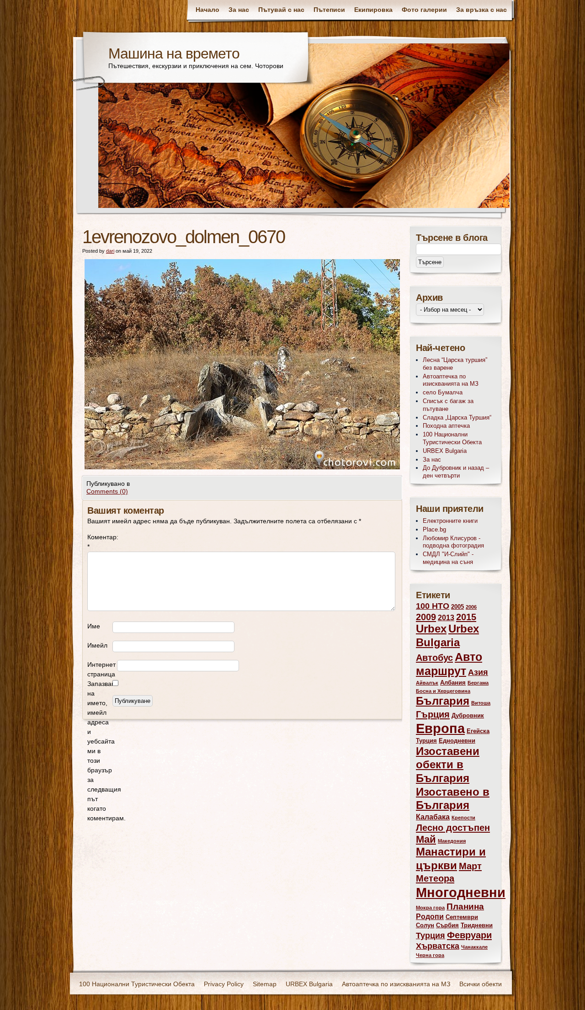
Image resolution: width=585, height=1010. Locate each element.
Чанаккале (474, 947)
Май (426, 839)
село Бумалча (443, 392)
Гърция (433, 714)
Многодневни (460, 892)
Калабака (433, 817)
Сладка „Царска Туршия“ (457, 417)
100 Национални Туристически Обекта (452, 438)
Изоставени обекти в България (447, 764)
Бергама (478, 683)
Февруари (469, 935)
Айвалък (427, 683)
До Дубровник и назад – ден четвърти (456, 471)
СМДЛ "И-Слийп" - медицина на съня (448, 558)
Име (93, 626)
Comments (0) (107, 491)
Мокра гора (430, 907)
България (442, 701)
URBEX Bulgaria (445, 450)
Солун (425, 925)
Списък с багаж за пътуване (448, 405)
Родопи (430, 916)
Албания (453, 682)
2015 (466, 616)
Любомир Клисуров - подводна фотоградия (453, 542)
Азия (478, 672)
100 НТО (432, 606)
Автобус (434, 657)
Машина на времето (173, 53)
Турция (430, 935)
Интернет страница (101, 669)
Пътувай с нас (281, 9)
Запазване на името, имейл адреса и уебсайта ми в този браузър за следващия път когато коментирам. (99, 751)
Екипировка (373, 9)
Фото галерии (424, 9)
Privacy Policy (224, 984)
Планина (465, 906)
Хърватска (437, 946)
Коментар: (99, 541)
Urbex (431, 629)
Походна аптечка (446, 425)
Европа (440, 728)
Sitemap (265, 984)
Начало (207, 9)
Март (470, 866)
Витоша (480, 703)
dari (110, 251)
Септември (462, 917)
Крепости (463, 817)
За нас (239, 9)
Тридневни (477, 925)
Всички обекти (480, 984)
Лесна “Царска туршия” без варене (455, 363)
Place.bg (434, 529)
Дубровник (468, 715)
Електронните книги (450, 520)
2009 (426, 616)
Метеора (435, 878)
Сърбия (447, 925)
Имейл (97, 645)
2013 (446, 618)
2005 (457, 606)
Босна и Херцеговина (443, 691)
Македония (452, 841)
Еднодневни (457, 740)
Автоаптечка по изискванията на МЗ (451, 380)
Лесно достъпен (453, 827)
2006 (471, 607)
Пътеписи (329, 9)
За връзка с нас (481, 9)
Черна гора (430, 955)
